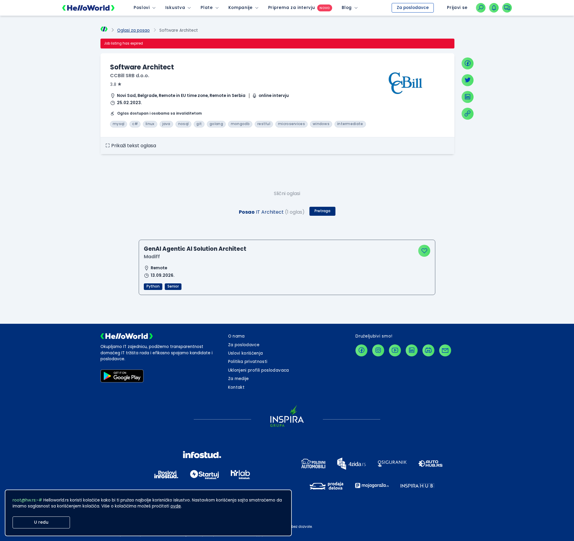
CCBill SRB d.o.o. (129, 75)
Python (153, 286)
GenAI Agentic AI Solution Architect (195, 249)
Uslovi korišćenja (245, 353)
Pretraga (322, 211)
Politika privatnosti (248, 361)
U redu (41, 522)
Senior (173, 286)
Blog (347, 7)
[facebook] (468, 63)
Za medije (238, 379)
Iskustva (175, 7)
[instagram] (378, 350)
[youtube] (395, 350)
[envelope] (445, 350)
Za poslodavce (413, 7)
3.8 (113, 84)
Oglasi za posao (133, 30)
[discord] (428, 350)
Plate (207, 7)
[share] (468, 114)
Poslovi (142, 7)
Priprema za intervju (291, 7)
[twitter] (468, 80)
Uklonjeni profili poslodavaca (258, 370)
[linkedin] (468, 97)
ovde (175, 506)
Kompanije (240, 7)
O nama (236, 336)
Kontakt (236, 387)
